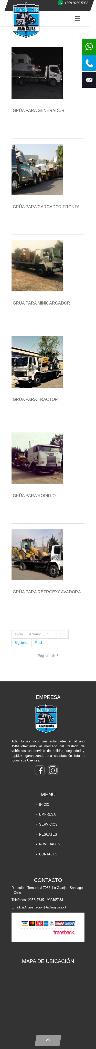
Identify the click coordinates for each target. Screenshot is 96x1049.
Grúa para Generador (39, 110)
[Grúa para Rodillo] (39, 458)
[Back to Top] (48, 1039)
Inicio (19, 634)
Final (38, 643)
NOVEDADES (49, 844)
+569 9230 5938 (76, 3)
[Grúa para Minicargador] (39, 266)
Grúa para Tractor (35, 399)
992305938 (55, 900)
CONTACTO (48, 854)
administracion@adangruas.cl (44, 907)
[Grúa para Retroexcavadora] (39, 555)
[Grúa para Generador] (39, 73)
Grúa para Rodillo (34, 495)
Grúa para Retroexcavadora (47, 592)
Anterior (35, 634)
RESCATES (48, 834)
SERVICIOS (48, 824)
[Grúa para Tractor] (39, 362)
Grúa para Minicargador (41, 303)
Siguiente (21, 643)
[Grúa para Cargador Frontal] (39, 170)
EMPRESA (47, 814)
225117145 (36, 900)
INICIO (44, 805)
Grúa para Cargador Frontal (47, 207)
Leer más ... (28, 128)
